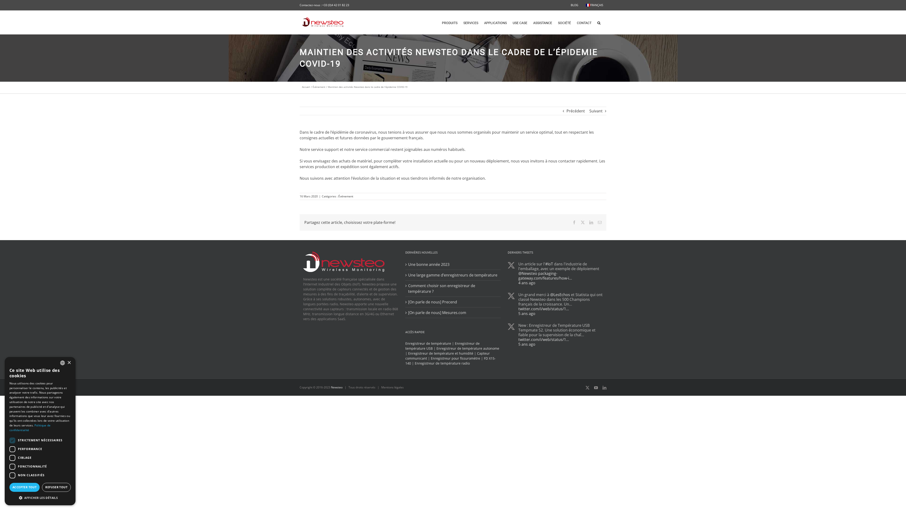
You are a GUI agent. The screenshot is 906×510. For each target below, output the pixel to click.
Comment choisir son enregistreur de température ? (441, 288)
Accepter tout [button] (25, 487)
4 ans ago (526, 282)
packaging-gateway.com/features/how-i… (545, 276)
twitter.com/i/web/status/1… (543, 308)
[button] (598, 22)
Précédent (575, 111)
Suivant (596, 111)
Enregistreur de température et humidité (440, 353)
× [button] (69, 363)
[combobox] (62, 363)
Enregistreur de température (428, 343)
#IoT (549, 264)
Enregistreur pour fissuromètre (455, 358)
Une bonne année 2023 (428, 264)
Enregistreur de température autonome (467, 348)
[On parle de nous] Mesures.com (437, 312)
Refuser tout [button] (56, 487)
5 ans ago (526, 313)
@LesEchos (560, 294)
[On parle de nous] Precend (432, 302)
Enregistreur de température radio (442, 363)
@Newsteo (527, 273)
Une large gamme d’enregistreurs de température (452, 275)
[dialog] (40, 431)
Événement (345, 196)
